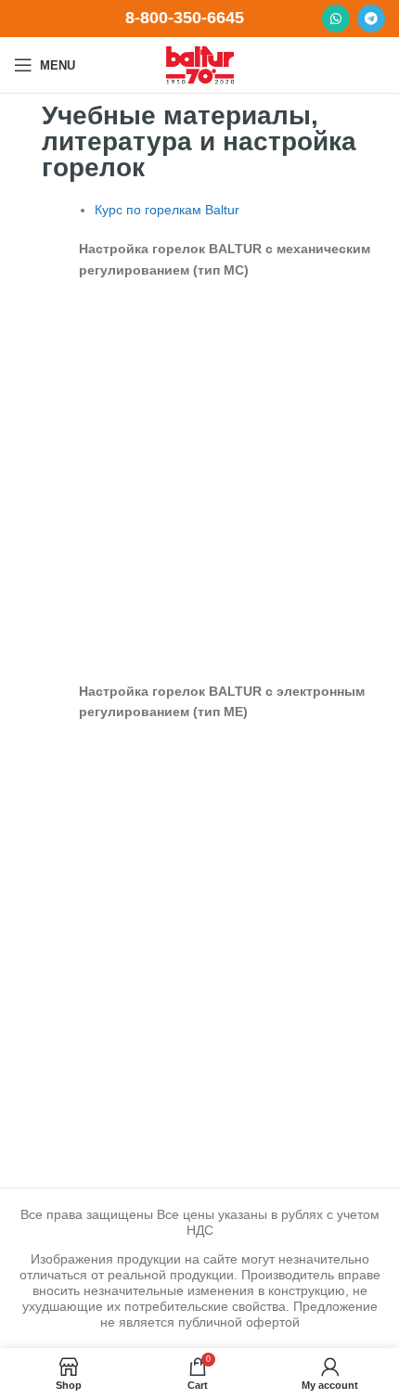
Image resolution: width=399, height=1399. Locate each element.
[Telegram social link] (371, 18)
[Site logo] (199, 64)
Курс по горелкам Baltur (167, 209)
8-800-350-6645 (184, 17)
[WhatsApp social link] (336, 18)
